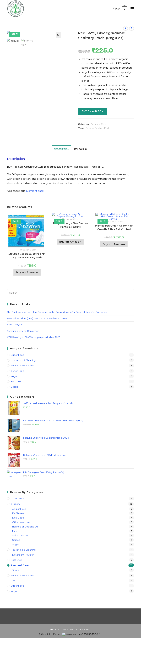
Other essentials (21, 522)
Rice (14, 531)
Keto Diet (16, 381)
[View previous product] (125, 28)
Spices (16, 540)
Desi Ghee (18, 517)
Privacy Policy (82, 629)
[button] (58, 35)
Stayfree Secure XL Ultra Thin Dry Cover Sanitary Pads (27, 255)
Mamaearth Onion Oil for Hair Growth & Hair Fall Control (114, 227)
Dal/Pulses (18, 513)
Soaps (14, 386)
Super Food (17, 354)
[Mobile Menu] (131, 8)
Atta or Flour (19, 508)
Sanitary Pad (102, 128)
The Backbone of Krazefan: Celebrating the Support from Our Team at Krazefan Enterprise (57, 312)
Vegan (14, 376)
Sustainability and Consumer (23, 331)
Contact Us (67, 629)
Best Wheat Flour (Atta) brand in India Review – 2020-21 (37, 318)
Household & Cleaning (23, 360)
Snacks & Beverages (22, 365)
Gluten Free (17, 371)
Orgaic (89, 128)
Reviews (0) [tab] (80, 149)
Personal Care (98, 124)
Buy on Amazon (92, 111)
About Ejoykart (15, 324)
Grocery (15, 504)
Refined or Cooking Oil (25, 526)
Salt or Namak (20, 535)
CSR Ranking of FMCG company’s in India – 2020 (33, 337)
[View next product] (131, 28)
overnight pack (34, 190)
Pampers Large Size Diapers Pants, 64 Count (70, 225)
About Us (54, 629)
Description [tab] (61, 149)
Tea (14, 580)
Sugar (15, 544)
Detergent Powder (23, 554)
